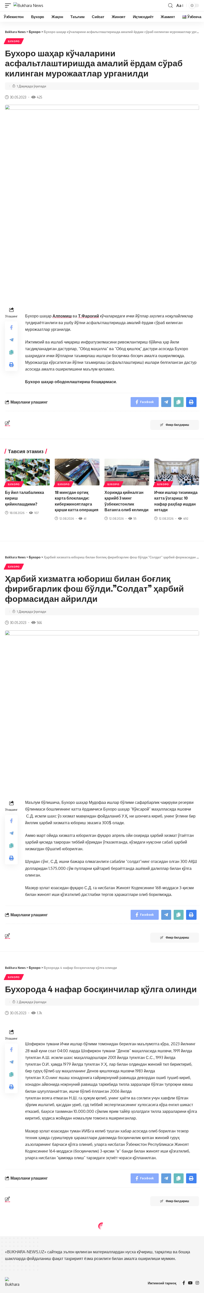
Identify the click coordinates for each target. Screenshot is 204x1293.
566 (39, 622)
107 (36, 513)
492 (185, 518)
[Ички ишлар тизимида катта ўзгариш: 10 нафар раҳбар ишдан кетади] (176, 472)
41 (85, 518)
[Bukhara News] (28, 5)
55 (134, 518)
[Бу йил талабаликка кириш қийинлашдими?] (27, 472)
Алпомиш (62, 315)
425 (39, 97)
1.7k (39, 1013)
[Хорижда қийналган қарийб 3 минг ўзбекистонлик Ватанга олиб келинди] (126, 472)
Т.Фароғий (88, 315)
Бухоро (14, 41)
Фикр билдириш (177, 425)
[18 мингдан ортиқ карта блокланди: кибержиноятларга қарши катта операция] (77, 472)
